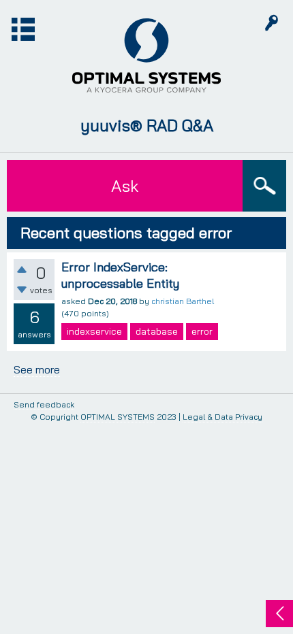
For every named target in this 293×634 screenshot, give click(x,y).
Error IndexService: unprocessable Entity (120, 275)
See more (37, 369)
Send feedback (44, 405)
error (202, 331)
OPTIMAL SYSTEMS (117, 417)
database (157, 331)
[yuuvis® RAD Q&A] (146, 55)
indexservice (94, 331)
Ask (124, 186)
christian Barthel (182, 301)
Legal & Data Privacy (222, 417)
